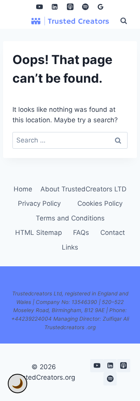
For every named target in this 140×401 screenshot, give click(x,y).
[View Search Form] (124, 21)
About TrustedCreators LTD (83, 189)
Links (70, 247)
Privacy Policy (39, 203)
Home (23, 189)
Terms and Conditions (70, 218)
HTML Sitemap (38, 232)
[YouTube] (39, 6)
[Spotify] (85, 6)
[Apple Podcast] (70, 6)
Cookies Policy (99, 203)
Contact (112, 232)
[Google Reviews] (100, 6)
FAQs (81, 232)
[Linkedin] (54, 6)
